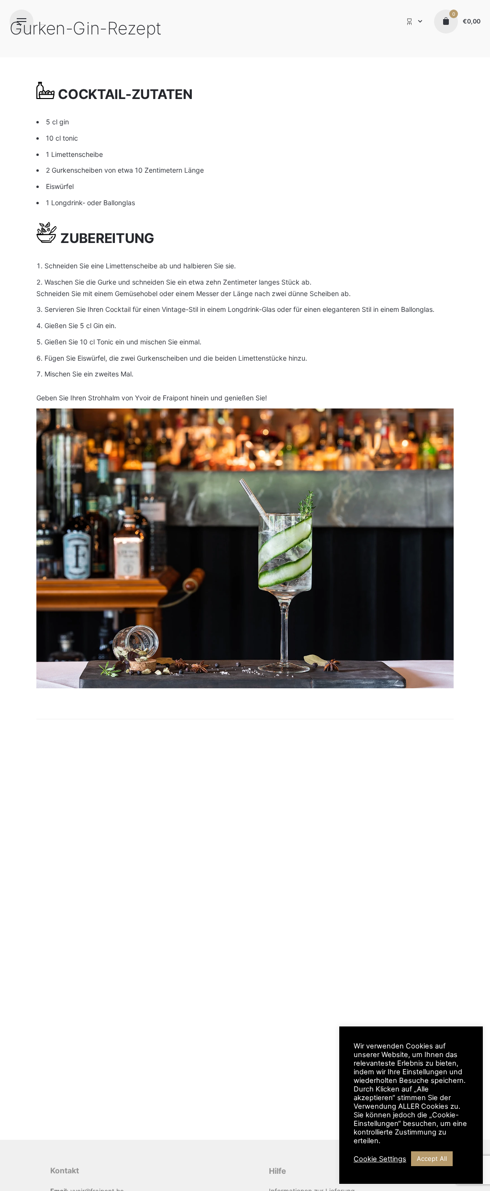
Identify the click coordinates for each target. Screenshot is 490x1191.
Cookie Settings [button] (380, 1159)
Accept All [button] (432, 1158)
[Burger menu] (21, 21)
